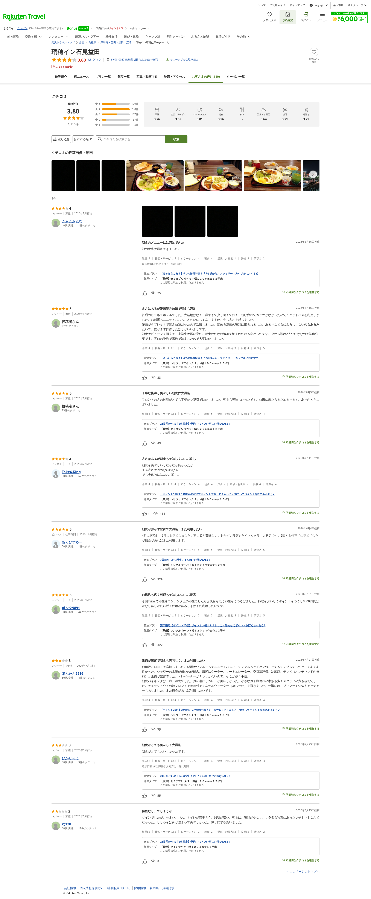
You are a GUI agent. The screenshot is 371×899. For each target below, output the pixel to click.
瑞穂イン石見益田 (76, 51)
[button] (63, 175)
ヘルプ (262, 5)
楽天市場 (338, 5)
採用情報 (140, 888)
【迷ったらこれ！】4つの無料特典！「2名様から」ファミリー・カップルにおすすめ (209, 273)
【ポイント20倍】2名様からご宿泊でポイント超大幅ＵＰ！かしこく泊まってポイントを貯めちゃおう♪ (220, 710)
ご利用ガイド (277, 5)
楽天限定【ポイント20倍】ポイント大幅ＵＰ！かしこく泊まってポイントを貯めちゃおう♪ (212, 625)
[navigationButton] (313, 174)
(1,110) (206, 76)
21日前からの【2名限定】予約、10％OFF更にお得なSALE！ (195, 423)
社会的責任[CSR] (118, 888)
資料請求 (168, 888)
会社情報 (70, 888)
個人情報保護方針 (92, 888)
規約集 (154, 888)
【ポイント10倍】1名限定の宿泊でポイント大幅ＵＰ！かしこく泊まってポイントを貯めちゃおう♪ (217, 494)
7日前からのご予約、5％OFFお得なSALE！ (185, 559)
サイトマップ (297, 5)
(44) (147, 76)
